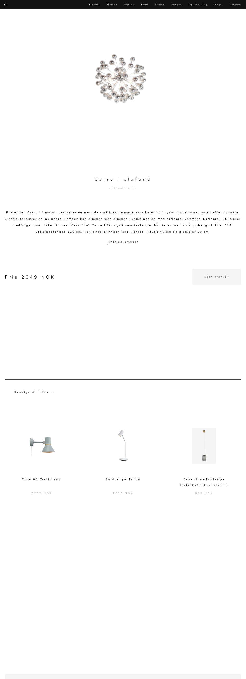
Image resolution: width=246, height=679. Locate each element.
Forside (94, 4)
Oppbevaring (198, 4)
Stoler (159, 4)
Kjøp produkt (216, 277)
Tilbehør (235, 4)
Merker (112, 4)
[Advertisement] (123, 318)
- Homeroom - (123, 188)
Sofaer (129, 4)
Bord (144, 4)
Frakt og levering (123, 242)
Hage (218, 4)
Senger (177, 4)
